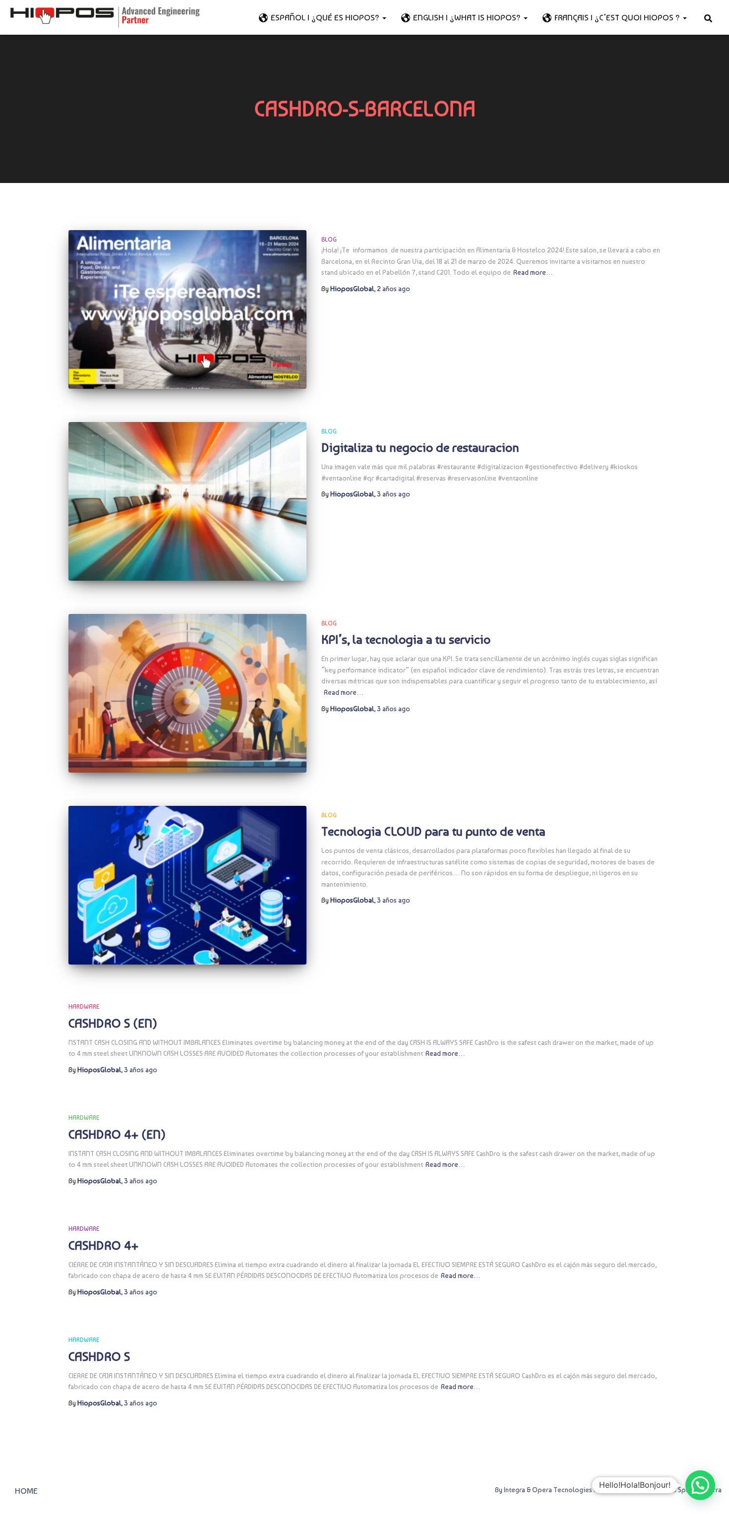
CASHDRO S (99, 1356)
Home (26, 1491)
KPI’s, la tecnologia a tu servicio (405, 639)
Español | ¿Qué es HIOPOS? (326, 17)
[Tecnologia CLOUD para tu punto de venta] (187, 885)
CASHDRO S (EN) (112, 1023)
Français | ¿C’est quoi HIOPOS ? (618, 17)
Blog (329, 239)
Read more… (533, 272)
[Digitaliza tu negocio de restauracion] (187, 501)
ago (393, 289)
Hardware (83, 1006)
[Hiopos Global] (104, 17)
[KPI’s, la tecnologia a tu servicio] (187, 693)
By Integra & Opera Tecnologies (543, 1490)
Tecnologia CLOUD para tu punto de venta (433, 831)
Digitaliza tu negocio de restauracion (420, 447)
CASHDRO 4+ (103, 1245)
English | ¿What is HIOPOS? (468, 17)
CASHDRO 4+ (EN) (117, 1134)
